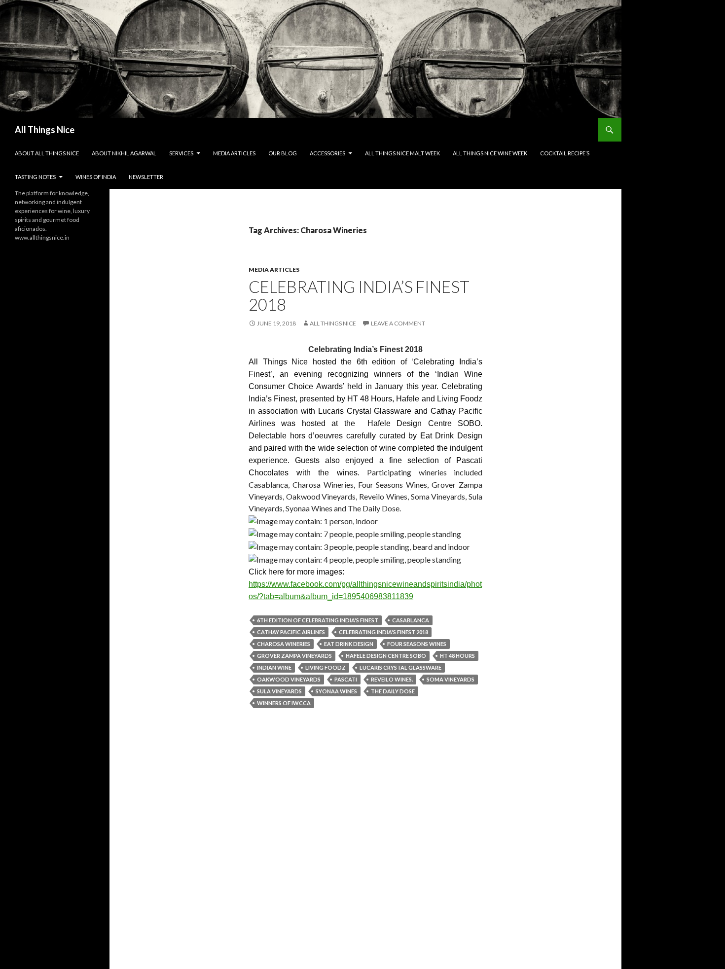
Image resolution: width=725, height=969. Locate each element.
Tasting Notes (35, 177)
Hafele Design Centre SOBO (386, 655)
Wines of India (95, 177)
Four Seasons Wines (416, 644)
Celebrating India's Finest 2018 (383, 632)
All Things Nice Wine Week (490, 153)
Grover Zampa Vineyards (294, 655)
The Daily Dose (393, 691)
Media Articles (234, 153)
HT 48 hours (457, 655)
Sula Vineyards (279, 691)
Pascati (345, 679)
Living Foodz (325, 667)
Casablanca (410, 620)
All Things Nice (44, 129)
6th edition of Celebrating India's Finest (317, 620)
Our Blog (282, 153)
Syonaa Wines (336, 691)
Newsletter (146, 177)
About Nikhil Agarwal (124, 153)
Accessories (327, 153)
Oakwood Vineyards (289, 679)
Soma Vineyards (450, 679)
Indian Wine (274, 667)
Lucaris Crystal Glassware (400, 667)
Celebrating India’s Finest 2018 (359, 295)
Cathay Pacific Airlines (291, 632)
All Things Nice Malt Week (402, 153)
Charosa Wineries (283, 644)
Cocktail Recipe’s (564, 153)
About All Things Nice (47, 153)
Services (181, 153)
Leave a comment (398, 323)
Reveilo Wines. (392, 679)
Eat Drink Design (348, 644)
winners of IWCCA (284, 703)
